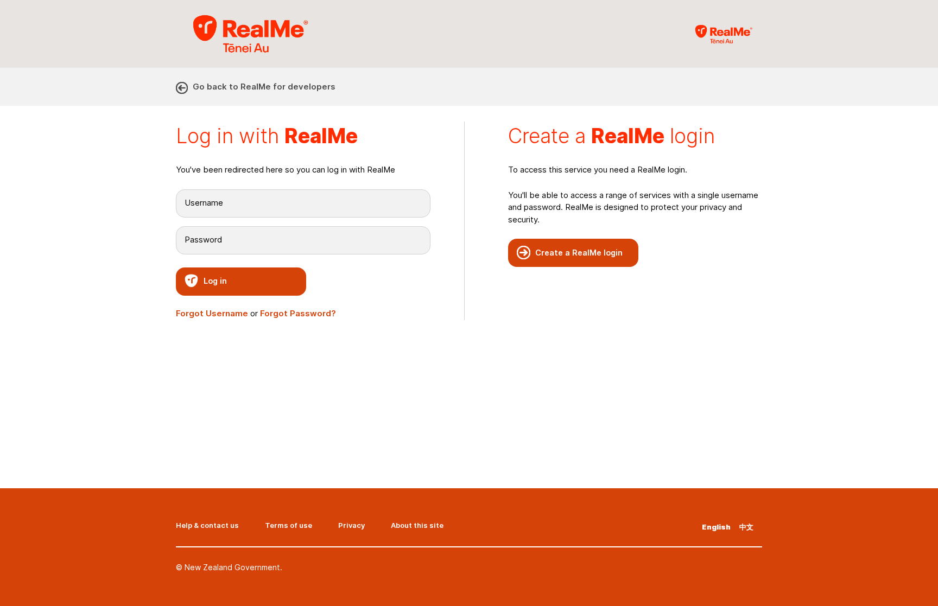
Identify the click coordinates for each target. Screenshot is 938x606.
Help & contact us (207, 525)
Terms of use (288, 525)
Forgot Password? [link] (298, 313)
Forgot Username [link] (212, 313)
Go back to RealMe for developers (264, 86)
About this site (417, 525)
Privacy (351, 525)
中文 (746, 526)
